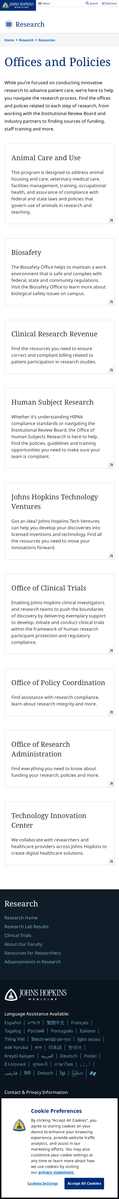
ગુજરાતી (40, 1064)
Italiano (87, 1031)
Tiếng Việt (14, 1039)
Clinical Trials (17, 935)
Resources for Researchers (32, 953)
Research (30, 24)
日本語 (55, 1047)
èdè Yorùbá (16, 1047)
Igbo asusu (88, 1039)
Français (80, 1023)
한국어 (75, 1047)
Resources (46, 40)
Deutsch (68, 1056)
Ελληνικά (15, 1064)
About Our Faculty (23, 944)
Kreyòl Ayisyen (19, 1056)
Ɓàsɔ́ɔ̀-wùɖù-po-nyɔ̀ (51, 1039)
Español (12, 1023)
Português (62, 1031)
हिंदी (27, 1073)
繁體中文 (55, 1023)
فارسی (10, 1073)
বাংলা (38, 1047)
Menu (44, 4)
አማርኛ (34, 1023)
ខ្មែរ (62, 1073)
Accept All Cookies (84, 1183)
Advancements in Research (32, 962)
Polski (90, 1056)
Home (9, 40)
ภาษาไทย (63, 1064)
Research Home (21, 918)
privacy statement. (56, 1172)
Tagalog (12, 1031)
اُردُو (85, 1064)
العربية (47, 1056)
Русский (36, 1031)
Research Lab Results (26, 926)
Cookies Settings (42, 1183)
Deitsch (45, 1073)
